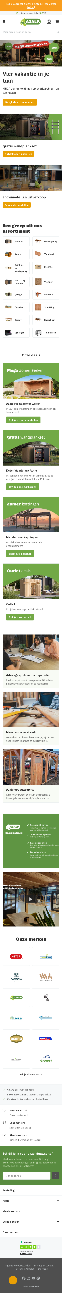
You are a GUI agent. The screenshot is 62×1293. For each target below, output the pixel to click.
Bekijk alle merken (29, 1074)
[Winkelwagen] (57, 21)
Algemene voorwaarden (17, 1265)
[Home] (30, 21)
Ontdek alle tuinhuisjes (18, 153)
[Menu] (4, 21)
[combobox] (31, 32)
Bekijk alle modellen (17, 204)
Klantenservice (18, 1135)
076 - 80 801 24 (18, 1110)
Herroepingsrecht (24, 1268)
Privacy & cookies (44, 1265)
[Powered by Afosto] (31, 1286)
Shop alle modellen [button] (20, 553)
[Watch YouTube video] (31, 899)
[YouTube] (33, 1278)
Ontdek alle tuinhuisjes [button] (22, 486)
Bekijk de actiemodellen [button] (23, 420)
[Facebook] (23, 1278)
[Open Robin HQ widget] (13, 1280)
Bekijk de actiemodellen (19, 102)
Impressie (43, 1268)
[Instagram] (28, 1278)
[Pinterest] (38, 1278)
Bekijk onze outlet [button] (20, 617)
